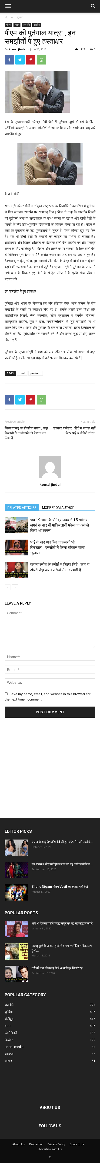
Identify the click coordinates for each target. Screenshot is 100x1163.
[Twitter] (20, 60)
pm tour (35, 373)
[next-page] (15, 587)
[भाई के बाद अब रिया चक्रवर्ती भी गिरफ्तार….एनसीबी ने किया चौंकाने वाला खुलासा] (16, 548)
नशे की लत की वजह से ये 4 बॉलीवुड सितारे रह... (58, 968)
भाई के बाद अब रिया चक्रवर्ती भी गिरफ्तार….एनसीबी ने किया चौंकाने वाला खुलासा (57, 547)
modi (22, 373)
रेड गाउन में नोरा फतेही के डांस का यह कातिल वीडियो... (62, 864)
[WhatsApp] (41, 60)
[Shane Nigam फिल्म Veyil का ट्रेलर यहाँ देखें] (16, 892)
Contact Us (77, 1144)
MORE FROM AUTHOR (58, 508)
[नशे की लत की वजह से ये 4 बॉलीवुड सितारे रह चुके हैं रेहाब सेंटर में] (16, 974)
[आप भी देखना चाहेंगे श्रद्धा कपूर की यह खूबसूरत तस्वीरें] (16, 929)
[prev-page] (7, 587)
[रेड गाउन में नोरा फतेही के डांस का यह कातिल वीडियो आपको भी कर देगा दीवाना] (16, 870)
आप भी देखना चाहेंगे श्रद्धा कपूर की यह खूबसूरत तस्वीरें (62, 923)
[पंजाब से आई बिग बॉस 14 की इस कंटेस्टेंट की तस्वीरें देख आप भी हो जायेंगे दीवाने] (16, 848)
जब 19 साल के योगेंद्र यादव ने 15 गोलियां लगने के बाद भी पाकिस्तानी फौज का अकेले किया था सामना (59, 525)
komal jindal (18, 49)
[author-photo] (50, 478)
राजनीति (26, 24)
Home (9, 17)
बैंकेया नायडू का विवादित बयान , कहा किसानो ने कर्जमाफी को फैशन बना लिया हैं (26, 433)
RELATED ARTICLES (22, 508)
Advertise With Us (50, 1149)
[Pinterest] (30, 60)
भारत (17, 24)
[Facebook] (9, 60)
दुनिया (20, 17)
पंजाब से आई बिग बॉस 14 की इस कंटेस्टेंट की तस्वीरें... (62, 842)
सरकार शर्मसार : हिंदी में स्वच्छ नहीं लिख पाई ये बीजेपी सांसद (74, 430)
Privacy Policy (56, 1144)
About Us (18, 1144)
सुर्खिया (37, 24)
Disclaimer (36, 1144)
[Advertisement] (50, 761)
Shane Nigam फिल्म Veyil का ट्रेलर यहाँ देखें (60, 886)
